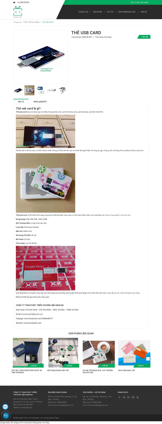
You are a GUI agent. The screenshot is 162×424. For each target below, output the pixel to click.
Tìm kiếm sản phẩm (141, 2)
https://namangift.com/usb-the (117, 215)
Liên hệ (144, 12)
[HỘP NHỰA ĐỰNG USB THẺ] (63, 353)
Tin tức (110, 12)
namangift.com (26, 407)
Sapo (57, 418)
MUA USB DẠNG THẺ (126, 370)
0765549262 (97, 402)
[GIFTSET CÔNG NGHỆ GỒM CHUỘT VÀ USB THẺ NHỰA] (28, 353)
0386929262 (24, 2)
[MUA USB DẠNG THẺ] (134, 353)
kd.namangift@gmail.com (32, 314)
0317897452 (28, 405)
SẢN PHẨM (97, 12)
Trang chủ (83, 12)
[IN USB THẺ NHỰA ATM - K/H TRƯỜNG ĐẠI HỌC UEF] (99, 353)
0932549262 (62, 402)
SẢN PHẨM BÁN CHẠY (127, 12)
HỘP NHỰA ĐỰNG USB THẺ (58, 370)
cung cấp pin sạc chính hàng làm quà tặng (122, 293)
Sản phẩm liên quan (81, 333)
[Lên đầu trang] (155, 421)
